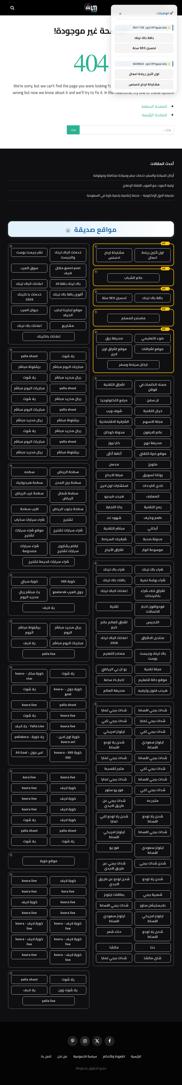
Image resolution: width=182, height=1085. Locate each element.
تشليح (68, 520)
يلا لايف (48, 608)
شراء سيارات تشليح (68, 530)
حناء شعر (114, 932)
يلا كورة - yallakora (29, 737)
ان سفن (153, 400)
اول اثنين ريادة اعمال (152, 255)
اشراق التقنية (114, 384)
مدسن (114, 464)
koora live (29, 705)
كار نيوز (114, 443)
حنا (152, 947)
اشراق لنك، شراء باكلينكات (153, 593)
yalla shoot (29, 356)
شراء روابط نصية (152, 580)
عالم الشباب (133, 278)
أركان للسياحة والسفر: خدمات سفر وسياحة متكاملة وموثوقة (133, 175)
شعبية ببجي (152, 895)
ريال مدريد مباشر (68, 377)
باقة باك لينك (152, 298)
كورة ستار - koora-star (29, 675)
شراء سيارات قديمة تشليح (48, 562)
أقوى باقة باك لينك (68, 294)
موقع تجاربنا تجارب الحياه (68, 312)
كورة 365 (68, 581)
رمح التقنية (153, 507)
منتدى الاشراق (152, 638)
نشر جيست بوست (29, 252)
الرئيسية (136, 1056)
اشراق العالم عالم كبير (113, 624)
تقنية (114, 606)
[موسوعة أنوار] (91, 7)
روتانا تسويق (153, 475)
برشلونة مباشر (29, 367)
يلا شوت (68, 356)
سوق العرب (29, 268)
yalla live (48, 654)
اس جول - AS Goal (29, 752)
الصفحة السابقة (154, 106)
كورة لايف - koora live (68, 925)
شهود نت (114, 518)
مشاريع (68, 326)
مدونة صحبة (152, 539)
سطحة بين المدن (68, 482)
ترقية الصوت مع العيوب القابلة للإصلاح (148, 185)
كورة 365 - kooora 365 (68, 755)
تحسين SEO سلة (114, 298)
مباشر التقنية (114, 528)
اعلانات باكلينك (48, 336)
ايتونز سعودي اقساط (153, 744)
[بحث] (12, 7)
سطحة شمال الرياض (68, 495)
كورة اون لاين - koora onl (68, 739)
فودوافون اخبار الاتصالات (152, 609)
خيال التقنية (152, 411)
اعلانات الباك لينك (113, 591)
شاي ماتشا (152, 958)
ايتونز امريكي (114, 731)
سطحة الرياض (68, 472)
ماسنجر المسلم (133, 318)
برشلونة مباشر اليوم (29, 629)
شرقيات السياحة (114, 539)
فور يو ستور (114, 790)
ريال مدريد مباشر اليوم (68, 629)
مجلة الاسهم (153, 421)
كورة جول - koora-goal (68, 691)
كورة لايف (68, 788)
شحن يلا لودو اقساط (114, 744)
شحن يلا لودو (152, 879)
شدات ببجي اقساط (152, 710)
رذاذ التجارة (114, 507)
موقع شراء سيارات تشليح (29, 532)
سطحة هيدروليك (29, 482)
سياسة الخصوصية (85, 1056)
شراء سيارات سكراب (29, 520)
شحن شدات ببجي (152, 863)
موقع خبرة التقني (152, 454)
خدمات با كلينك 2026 (29, 296)
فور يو (114, 848)
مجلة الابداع (114, 475)
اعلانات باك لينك (29, 326)
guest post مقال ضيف (68, 270)
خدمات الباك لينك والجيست (68, 254)
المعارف (152, 496)
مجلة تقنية (152, 669)
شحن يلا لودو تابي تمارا (114, 818)
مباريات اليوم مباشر (68, 367)
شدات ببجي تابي (114, 721)
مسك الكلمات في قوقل (152, 387)
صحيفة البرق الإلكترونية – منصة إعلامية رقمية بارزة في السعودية (130, 195)
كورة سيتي (29, 581)
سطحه (29, 472)
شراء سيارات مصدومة (29, 548)
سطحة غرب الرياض (29, 493)
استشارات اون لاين (114, 486)
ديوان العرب (29, 310)
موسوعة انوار (152, 550)
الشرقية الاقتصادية (114, 421)
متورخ (152, 464)
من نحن (62, 1056)
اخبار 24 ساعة (114, 680)
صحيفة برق (114, 338)
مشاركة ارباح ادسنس (114, 255)
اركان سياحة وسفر (133, 365)
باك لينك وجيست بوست (153, 656)
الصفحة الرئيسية (154, 114)
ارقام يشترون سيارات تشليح (68, 548)
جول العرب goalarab (68, 592)
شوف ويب (114, 411)
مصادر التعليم (114, 653)
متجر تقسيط (114, 769)
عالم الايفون (152, 432)
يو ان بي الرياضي (114, 669)
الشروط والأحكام (114, 1056)
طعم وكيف (153, 518)
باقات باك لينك (114, 580)
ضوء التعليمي (152, 338)
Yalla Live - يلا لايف (29, 726)
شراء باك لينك (152, 569)
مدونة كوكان (114, 432)
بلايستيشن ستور (153, 905)
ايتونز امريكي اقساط (114, 834)
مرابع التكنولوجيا (113, 400)
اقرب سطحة (29, 509)
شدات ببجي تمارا (114, 710)
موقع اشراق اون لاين (114, 351)
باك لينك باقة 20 (68, 284)
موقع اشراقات (152, 349)
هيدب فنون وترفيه (153, 690)
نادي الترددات (152, 486)
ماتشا (114, 947)
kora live (29, 777)
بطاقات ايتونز (114, 895)
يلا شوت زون (67, 990)
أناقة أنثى (114, 454)
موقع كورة (48, 861)
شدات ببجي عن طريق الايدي (114, 803)
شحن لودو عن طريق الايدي (114, 881)
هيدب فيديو (114, 496)
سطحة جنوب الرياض (67, 509)
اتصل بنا (46, 1056)
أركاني (152, 528)
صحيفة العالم (114, 690)
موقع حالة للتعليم (152, 680)
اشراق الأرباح (114, 550)
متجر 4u (153, 801)
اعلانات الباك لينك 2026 (113, 640)
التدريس (152, 622)
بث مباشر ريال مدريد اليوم (29, 594)
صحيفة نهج (153, 443)
